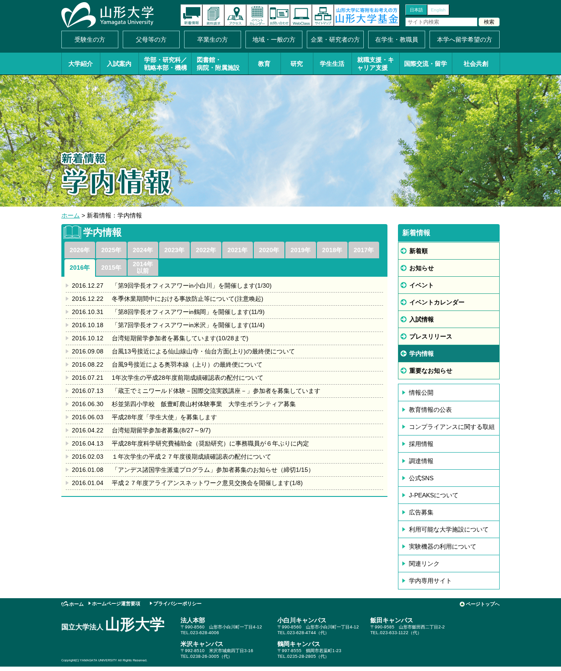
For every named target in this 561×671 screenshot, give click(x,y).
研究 (297, 63)
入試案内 (119, 63)
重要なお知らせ (430, 370)
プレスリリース (430, 336)
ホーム (70, 215)
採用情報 (421, 443)
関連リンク (424, 563)
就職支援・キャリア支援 (375, 63)
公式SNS (421, 478)
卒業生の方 (212, 39)
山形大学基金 (367, 15)
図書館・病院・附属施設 (218, 63)
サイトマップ (323, 15)
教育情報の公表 (430, 409)
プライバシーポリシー (177, 603)
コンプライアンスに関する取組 (452, 426)
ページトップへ (483, 604)
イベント (421, 285)
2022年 (206, 249)
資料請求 (213, 15)
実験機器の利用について (442, 546)
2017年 (364, 249)
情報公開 (421, 392)
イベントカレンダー (257, 15)
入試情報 (421, 319)
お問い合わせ (279, 15)
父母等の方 (151, 39)
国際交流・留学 (425, 63)
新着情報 (191, 15)
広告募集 (421, 512)
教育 (264, 63)
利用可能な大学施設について (449, 529)
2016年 (80, 267)
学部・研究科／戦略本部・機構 (165, 63)
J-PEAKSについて (433, 495)
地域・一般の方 (273, 39)
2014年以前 (143, 267)
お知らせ (421, 267)
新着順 (418, 250)
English (438, 9)
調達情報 (421, 460)
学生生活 (332, 63)
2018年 (332, 249)
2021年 (237, 249)
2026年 (80, 249)
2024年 (143, 249)
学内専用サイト (430, 580)
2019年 (301, 249)
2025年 (111, 249)
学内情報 (421, 353)
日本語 (416, 9)
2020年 (269, 249)
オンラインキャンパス (301, 15)
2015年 (111, 267)
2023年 (174, 249)
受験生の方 (90, 39)
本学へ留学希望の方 (464, 39)
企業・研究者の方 (335, 39)
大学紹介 (80, 63)
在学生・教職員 (396, 39)
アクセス (235, 15)
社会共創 (476, 63)
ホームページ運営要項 (116, 603)
